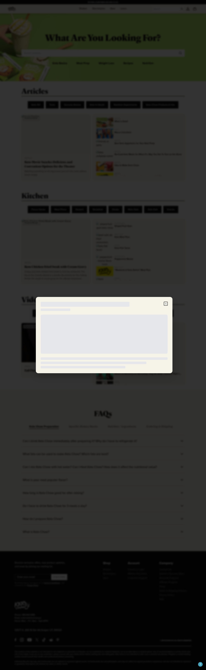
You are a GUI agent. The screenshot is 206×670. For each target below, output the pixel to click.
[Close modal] (166, 303)
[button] (200, 664)
